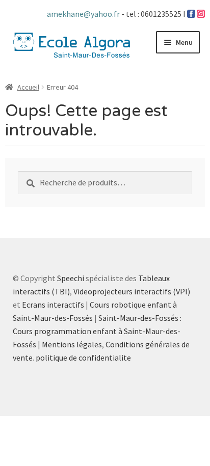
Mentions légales (72, 344)
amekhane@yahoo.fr (84, 14)
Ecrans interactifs (53, 304)
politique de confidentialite (83, 357)
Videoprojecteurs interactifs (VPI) (131, 291)
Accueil (28, 87)
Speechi (70, 278)
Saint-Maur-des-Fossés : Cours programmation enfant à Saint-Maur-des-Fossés (97, 331)
